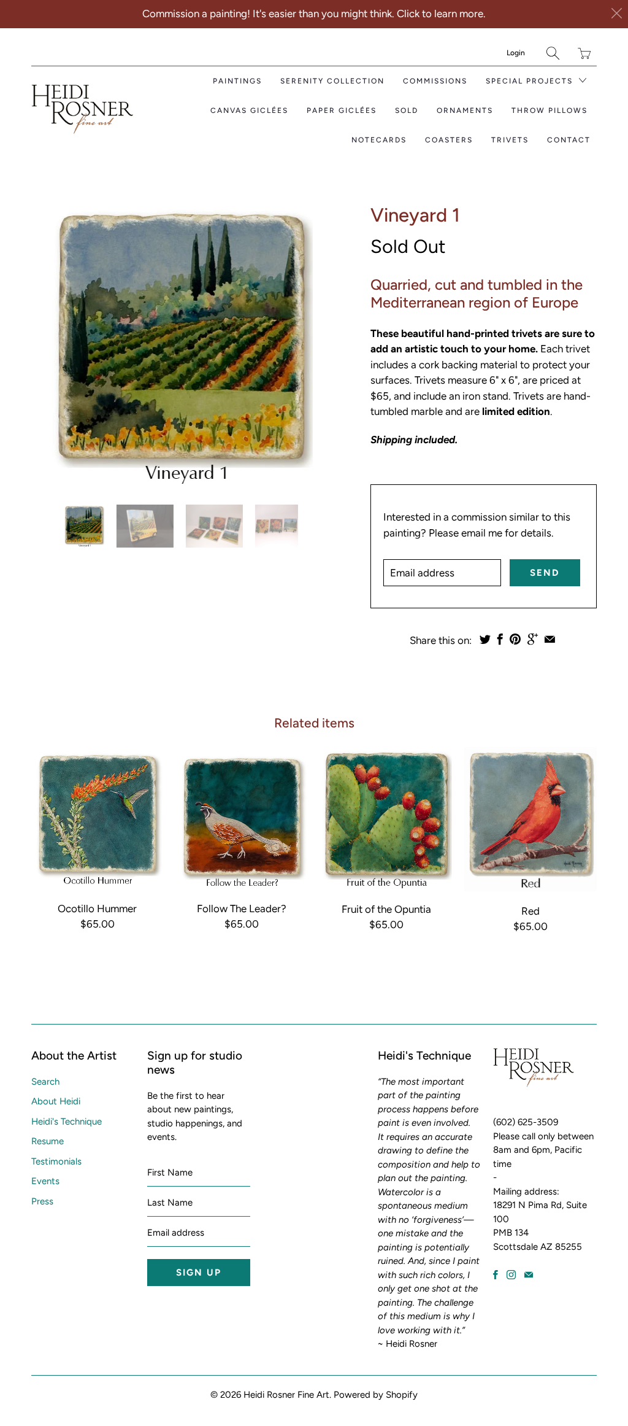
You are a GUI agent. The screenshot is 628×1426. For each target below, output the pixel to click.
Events (45, 1181)
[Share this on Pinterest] (515, 639)
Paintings (237, 81)
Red (530, 819)
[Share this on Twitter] (485, 639)
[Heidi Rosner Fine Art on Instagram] (511, 1274)
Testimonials (56, 1161)
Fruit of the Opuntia (386, 818)
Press (42, 1201)
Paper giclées (342, 110)
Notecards (379, 140)
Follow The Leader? (242, 817)
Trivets (510, 140)
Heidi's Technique (66, 1121)
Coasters (449, 140)
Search (45, 1081)
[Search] (552, 53)
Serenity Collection (332, 81)
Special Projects (531, 81)
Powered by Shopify (376, 1394)
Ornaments (465, 110)
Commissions (435, 81)
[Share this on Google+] (533, 639)
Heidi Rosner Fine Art (286, 1394)
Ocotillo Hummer (97, 817)
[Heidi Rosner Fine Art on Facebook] (495, 1274)
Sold (406, 110)
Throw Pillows (549, 110)
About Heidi (55, 1101)
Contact (569, 140)
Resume (47, 1141)
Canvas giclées (249, 110)
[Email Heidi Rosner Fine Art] (528, 1274)
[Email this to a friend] (550, 639)
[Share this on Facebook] (500, 639)
